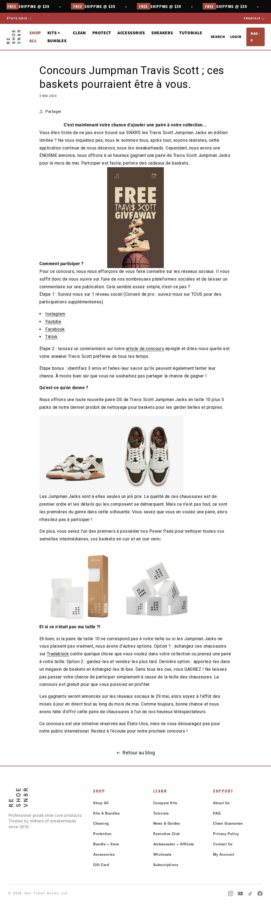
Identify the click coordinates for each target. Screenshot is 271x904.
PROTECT (101, 33)
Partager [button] (54, 111)
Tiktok (51, 336)
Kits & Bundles (106, 813)
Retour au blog (139, 752)
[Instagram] (230, 893)
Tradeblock (58, 653)
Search (218, 36)
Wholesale (162, 854)
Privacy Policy (226, 833)
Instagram (55, 313)
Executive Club (166, 833)
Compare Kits (165, 802)
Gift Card (101, 864)
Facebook (55, 329)
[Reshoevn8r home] (13, 36)
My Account (223, 854)
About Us (221, 802)
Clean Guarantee (227, 823)
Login (235, 36)
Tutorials (190, 33)
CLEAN (79, 33)
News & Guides (166, 823)
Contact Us (222, 843)
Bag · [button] (255, 36)
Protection (102, 833)
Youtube (53, 321)
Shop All (101, 802)
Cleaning (101, 823)
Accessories (104, 854)
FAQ (216, 813)
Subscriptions (165, 864)
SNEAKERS (162, 33)
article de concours (145, 348)
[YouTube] (240, 893)
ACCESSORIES (131, 33)
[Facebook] (260, 893)
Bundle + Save (106, 843)
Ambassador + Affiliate (173, 843)
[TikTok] (250, 893)
